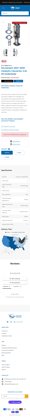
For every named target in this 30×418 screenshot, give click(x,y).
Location (4, 333)
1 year (19, 152)
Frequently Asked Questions (9, 348)
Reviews (4, 345)
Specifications (16, 141)
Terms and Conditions (8, 350)
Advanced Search (6, 353)
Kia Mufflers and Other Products (10, 130)
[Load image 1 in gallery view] (6, 52)
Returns (4, 369)
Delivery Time (16, 144)
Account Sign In (6, 364)
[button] (3, 8)
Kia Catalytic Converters (8, 126)
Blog (3, 355)
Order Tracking (6, 367)
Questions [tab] (16, 286)
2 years (7, 157)
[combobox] (15, 13)
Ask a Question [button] (16, 282)
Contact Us (5, 331)
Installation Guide (7, 336)
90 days (7, 152)
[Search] (27, 13)
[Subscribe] (26, 396)
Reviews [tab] (5, 286)
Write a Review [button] (16, 278)
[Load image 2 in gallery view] (15, 52)
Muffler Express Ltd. (16, 415)
